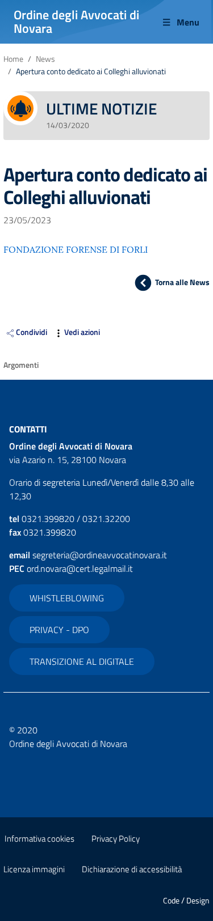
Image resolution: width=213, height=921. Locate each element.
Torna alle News (182, 282)
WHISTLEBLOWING (67, 598)
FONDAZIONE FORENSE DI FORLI (75, 249)
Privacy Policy (115, 838)
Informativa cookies (39, 838)
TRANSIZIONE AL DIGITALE (82, 661)
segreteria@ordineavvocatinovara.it (99, 555)
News (45, 59)
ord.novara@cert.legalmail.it (80, 568)
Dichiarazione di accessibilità (132, 869)
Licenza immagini (34, 869)
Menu (188, 22)
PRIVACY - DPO (59, 629)
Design (198, 900)
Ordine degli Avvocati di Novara (76, 21)
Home (13, 59)
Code (171, 900)
